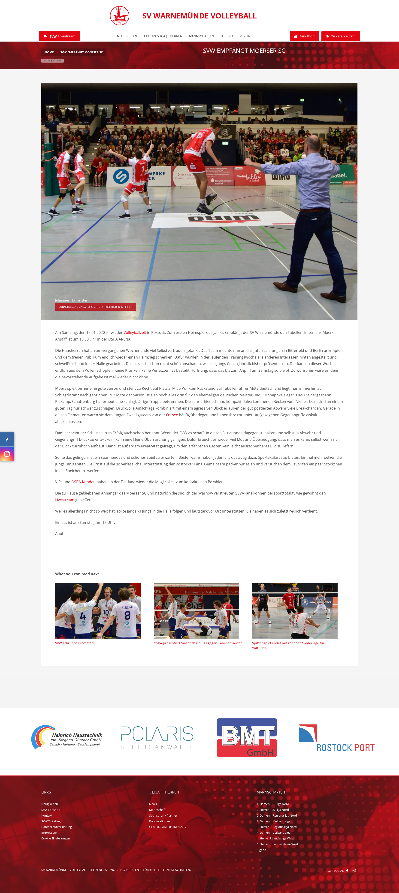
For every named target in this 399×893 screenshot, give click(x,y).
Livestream (64, 499)
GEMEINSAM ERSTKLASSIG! (167, 827)
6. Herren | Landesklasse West (277, 844)
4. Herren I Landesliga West (275, 838)
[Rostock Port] (155, 738)
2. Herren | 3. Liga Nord (273, 810)
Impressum (49, 832)
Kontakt (46, 815)
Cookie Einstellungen (55, 838)
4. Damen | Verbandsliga (273, 832)
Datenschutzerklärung (56, 827)
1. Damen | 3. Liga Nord (273, 804)
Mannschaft (157, 810)
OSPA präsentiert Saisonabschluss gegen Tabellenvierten (198, 643)
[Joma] (334, 737)
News (153, 804)
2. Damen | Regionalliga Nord (277, 815)
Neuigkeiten (49, 804)
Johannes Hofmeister (71, 300)
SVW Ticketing (50, 821)
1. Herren (127, 306)
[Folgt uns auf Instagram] (7, 454)
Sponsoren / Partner (163, 815)
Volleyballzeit (135, 332)
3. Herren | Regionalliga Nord (277, 827)
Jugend (261, 850)
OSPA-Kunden (83, 481)
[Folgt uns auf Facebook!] (347, 870)
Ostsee (172, 414)
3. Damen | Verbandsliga (273, 821)
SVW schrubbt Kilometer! (74, 643)
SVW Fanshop (50, 810)
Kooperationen (159, 821)
